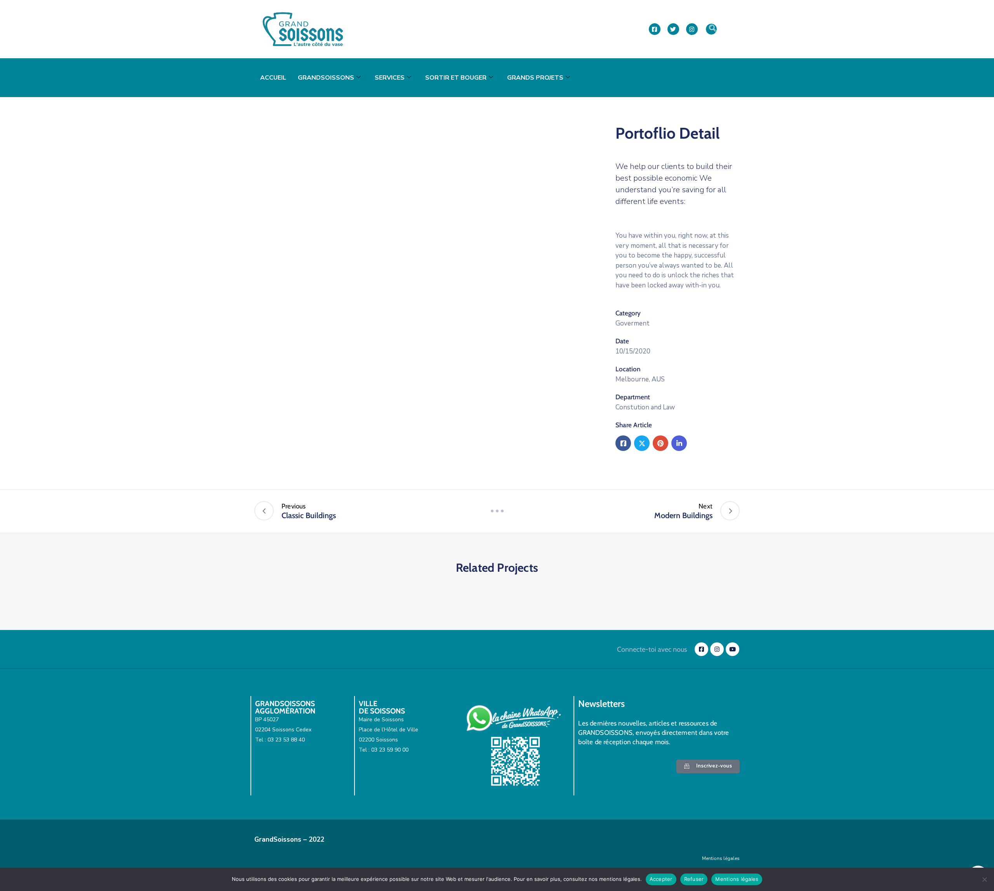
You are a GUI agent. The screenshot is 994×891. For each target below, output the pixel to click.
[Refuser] (984, 879)
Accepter (661, 879)
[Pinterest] (660, 443)
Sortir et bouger (456, 77)
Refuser (694, 879)
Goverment (632, 323)
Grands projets (535, 77)
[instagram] (692, 29)
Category (628, 313)
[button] (711, 29)
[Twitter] (642, 443)
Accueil (273, 77)
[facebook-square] (654, 29)
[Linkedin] (679, 443)
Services (390, 77)
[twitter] (673, 29)
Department (632, 397)
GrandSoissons (326, 77)
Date (622, 341)
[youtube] (732, 649)
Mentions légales (721, 858)
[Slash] (497, 510)
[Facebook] (623, 443)
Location (627, 369)
